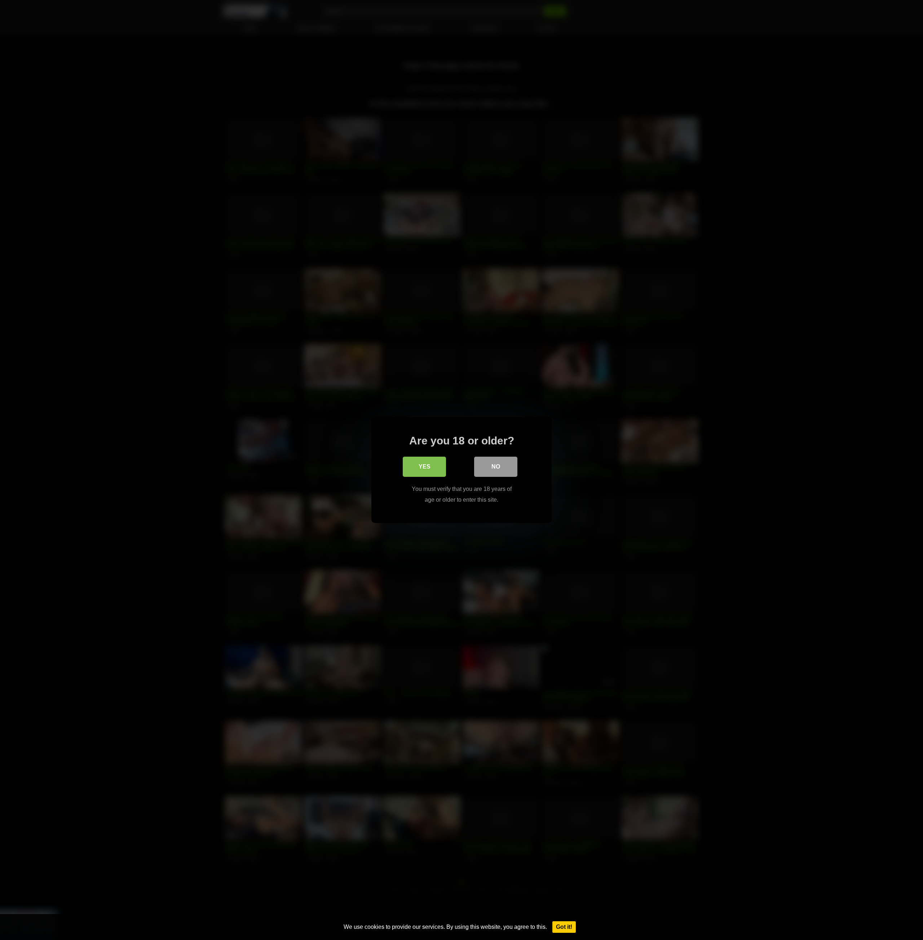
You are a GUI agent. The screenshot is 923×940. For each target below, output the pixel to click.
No (495, 467)
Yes (424, 467)
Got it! (564, 927)
